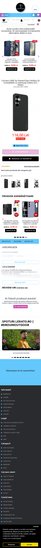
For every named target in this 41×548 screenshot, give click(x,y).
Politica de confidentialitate (13, 422)
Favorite (6, 511)
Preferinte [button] (11, 544)
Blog (5, 468)
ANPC (5, 439)
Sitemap (6, 414)
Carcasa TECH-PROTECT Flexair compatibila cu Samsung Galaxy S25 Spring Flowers (26, 222)
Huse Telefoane (8, 447)
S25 (29, 170)
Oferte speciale (8, 404)
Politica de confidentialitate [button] (12, 538)
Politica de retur (9, 429)
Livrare (5, 397)
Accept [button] (29, 544)
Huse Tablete (7, 451)
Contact (6, 410)
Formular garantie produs (12, 518)
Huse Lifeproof (8, 479)
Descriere (17, 241)
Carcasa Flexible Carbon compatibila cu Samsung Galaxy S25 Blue (29, 60)
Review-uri (28, 241)
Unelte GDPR (7, 521)
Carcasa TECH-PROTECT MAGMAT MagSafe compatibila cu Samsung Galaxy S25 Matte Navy (11, 60)
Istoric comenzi (8, 508)
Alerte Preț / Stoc (21, 145)
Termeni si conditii (9, 426)
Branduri (6, 464)
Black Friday (7, 407)
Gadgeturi (6, 461)
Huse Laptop (7, 454)
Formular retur (9, 515)
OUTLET (5, 493)
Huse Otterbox (8, 476)
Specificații (6, 241)
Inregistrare (7, 505)
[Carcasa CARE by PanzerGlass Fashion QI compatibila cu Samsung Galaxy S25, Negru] (6, 187)
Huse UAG (6, 483)
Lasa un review (8, 176)
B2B (4, 436)
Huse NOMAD (7, 489)
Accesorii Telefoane (10, 458)
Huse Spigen (7, 486)
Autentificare (8, 501)
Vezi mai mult (20, 262)
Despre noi (7, 394)
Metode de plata (9, 400)
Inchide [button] (36, 526)
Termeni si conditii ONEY (11, 432)
